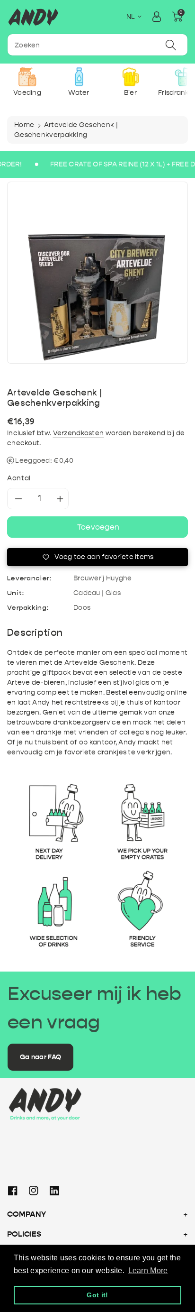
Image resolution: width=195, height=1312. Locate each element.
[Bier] (130, 76)
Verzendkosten (78, 433)
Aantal (19, 478)
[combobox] (97, 44)
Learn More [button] (148, 1270)
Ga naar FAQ (40, 1057)
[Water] (79, 76)
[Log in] (156, 16)
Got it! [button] (97, 1295)
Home (24, 125)
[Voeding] (27, 76)
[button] (177, 16)
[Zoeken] (170, 44)
